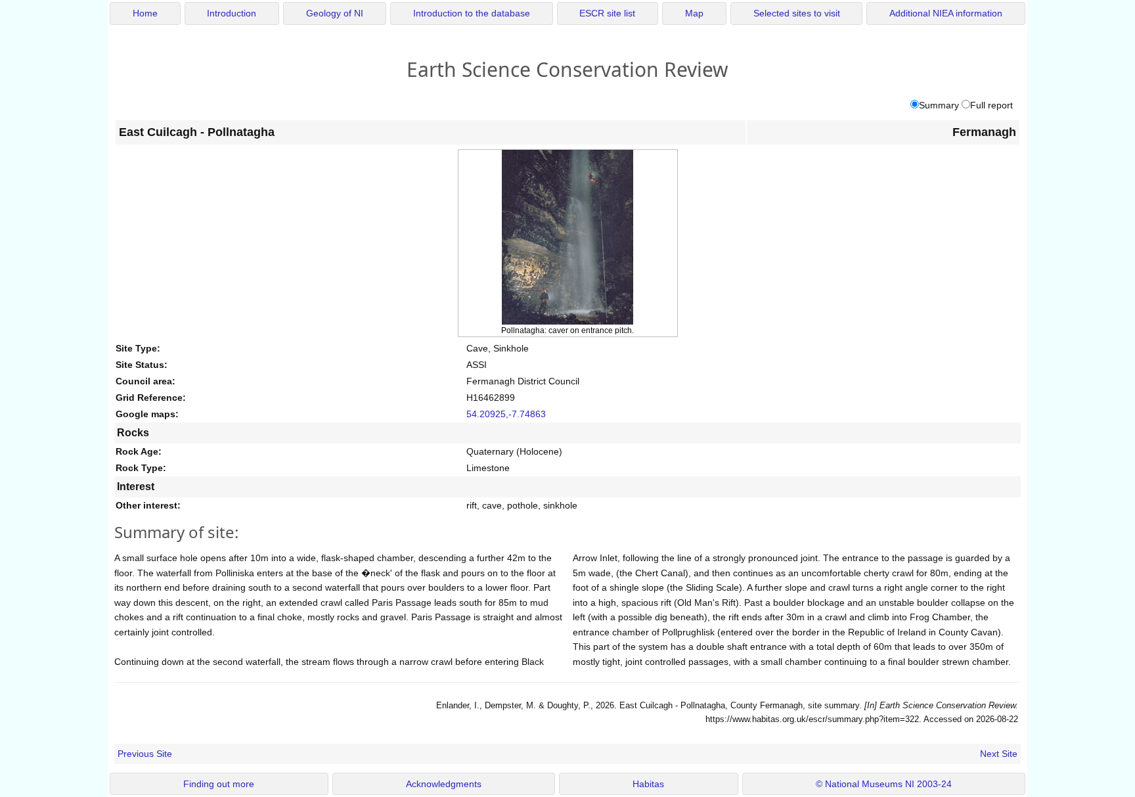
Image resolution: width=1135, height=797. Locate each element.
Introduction (231, 13)
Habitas (648, 784)
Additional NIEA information (945, 13)
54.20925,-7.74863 (506, 414)
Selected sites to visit (796, 13)
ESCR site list (607, 13)
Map (694, 13)
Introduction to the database (471, 13)
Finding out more (218, 784)
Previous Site (145, 753)
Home (145, 13)
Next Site (998, 753)
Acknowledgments (443, 784)
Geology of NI (334, 13)
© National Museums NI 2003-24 (884, 784)
